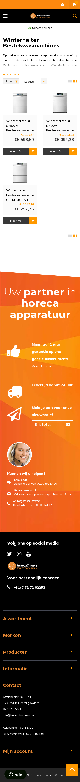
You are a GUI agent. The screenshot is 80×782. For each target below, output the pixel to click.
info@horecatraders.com (19, 715)
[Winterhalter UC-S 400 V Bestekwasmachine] (20, 103)
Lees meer (12, 74)
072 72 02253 (12, 709)
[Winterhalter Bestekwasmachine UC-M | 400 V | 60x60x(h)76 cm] (20, 172)
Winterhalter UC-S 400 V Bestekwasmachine (20, 125)
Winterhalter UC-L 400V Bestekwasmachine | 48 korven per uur (60, 125)
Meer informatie (42, 366)
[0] (74, 4)
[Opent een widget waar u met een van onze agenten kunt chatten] (15, 775)
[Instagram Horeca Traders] (19, 554)
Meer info (16, 151)
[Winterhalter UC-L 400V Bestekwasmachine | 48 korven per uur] (60, 103)
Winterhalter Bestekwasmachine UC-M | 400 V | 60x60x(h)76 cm (20, 194)
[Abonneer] (68, 424)
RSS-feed (58, 774)
